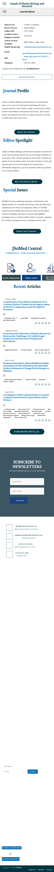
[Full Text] (46, 323)
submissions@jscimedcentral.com (29, 535)
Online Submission (11, 859)
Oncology (6, 657)
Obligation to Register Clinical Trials (17, 716)
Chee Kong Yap (24, 409)
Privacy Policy (8, 687)
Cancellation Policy (9, 737)
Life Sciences (7, 645)
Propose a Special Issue (11, 835)
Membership (7, 799)
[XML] (42, 323)
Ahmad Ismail (30, 379)
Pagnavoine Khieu (11, 350)
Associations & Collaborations (14, 816)
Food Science (7, 640)
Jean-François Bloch (42, 350)
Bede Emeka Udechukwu (13, 379)
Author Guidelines (9, 750)
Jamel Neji (24, 318)
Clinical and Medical (10, 636)
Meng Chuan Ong (28, 415)
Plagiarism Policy (9, 729)
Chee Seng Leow (20, 417)
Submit (32, 772)
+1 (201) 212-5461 (22, 553)
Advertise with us (9, 807)
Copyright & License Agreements (15, 691)
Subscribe (20, 500)
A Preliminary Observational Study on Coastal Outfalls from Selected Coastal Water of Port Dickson (26, 397)
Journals (5, 592)
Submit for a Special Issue (12, 843)
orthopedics (6, 661)
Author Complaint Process (12, 733)
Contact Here (37, 854)
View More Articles (26, 431)
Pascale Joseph (26, 350)
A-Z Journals (7, 619)
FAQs (4, 605)
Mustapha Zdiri (10, 318)
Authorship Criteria (9, 721)
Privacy (49, 870)
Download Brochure (12, 848)
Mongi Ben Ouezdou (38, 318)
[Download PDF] (49, 323)
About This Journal (26, 132)
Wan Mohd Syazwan (21, 411)
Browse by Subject (9, 624)
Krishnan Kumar (39, 409)
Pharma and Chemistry (11, 666)
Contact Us (6, 596)
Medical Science (8, 649)
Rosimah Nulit (37, 411)
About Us (5, 579)
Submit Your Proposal (26, 231)
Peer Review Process (10, 725)
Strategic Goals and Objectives (14, 588)
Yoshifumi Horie (39, 413)
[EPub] (39, 323)
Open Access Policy (9, 683)
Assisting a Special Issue (11, 839)
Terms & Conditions (10, 695)
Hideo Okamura (24, 413)
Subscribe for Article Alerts (13, 584)
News (4, 600)
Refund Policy (7, 795)
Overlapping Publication (11, 742)
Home (4, 575)
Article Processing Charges (12, 786)
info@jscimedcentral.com (26, 526)
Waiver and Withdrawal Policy (14, 790)
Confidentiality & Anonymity (13, 712)
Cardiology (6, 628)
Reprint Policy (7, 803)
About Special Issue (10, 830)
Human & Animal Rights (11, 700)
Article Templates (9, 755)
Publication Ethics (9, 708)
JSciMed (18, 868)
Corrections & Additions (11, 746)
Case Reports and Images (12, 632)
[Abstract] (36, 323)
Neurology (6, 653)
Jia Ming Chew (9, 409)
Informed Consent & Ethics (13, 704)
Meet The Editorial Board (26, 182)
